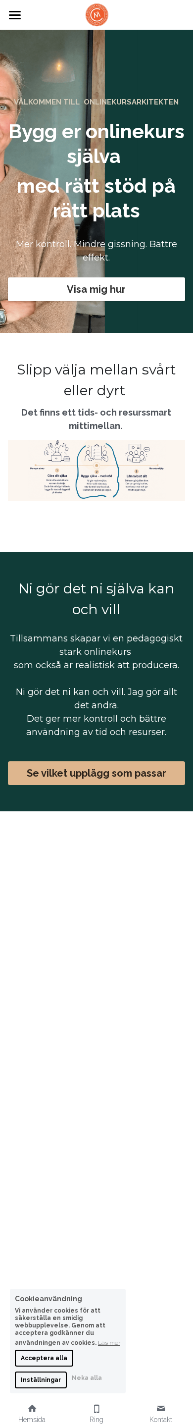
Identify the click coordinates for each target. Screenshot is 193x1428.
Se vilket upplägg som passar (96, 773)
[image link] (96, 14)
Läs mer (109, 1342)
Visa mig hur (96, 289)
